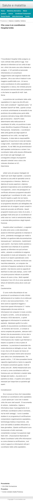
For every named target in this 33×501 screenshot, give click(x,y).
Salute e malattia (14, 21)
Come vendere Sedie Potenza (12, 492)
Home (3, 11)
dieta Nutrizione (17, 16)
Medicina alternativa (14, 11)
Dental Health (5, 16)
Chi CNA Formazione (9, 486)
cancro (10, 13)
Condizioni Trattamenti (23, 13)
